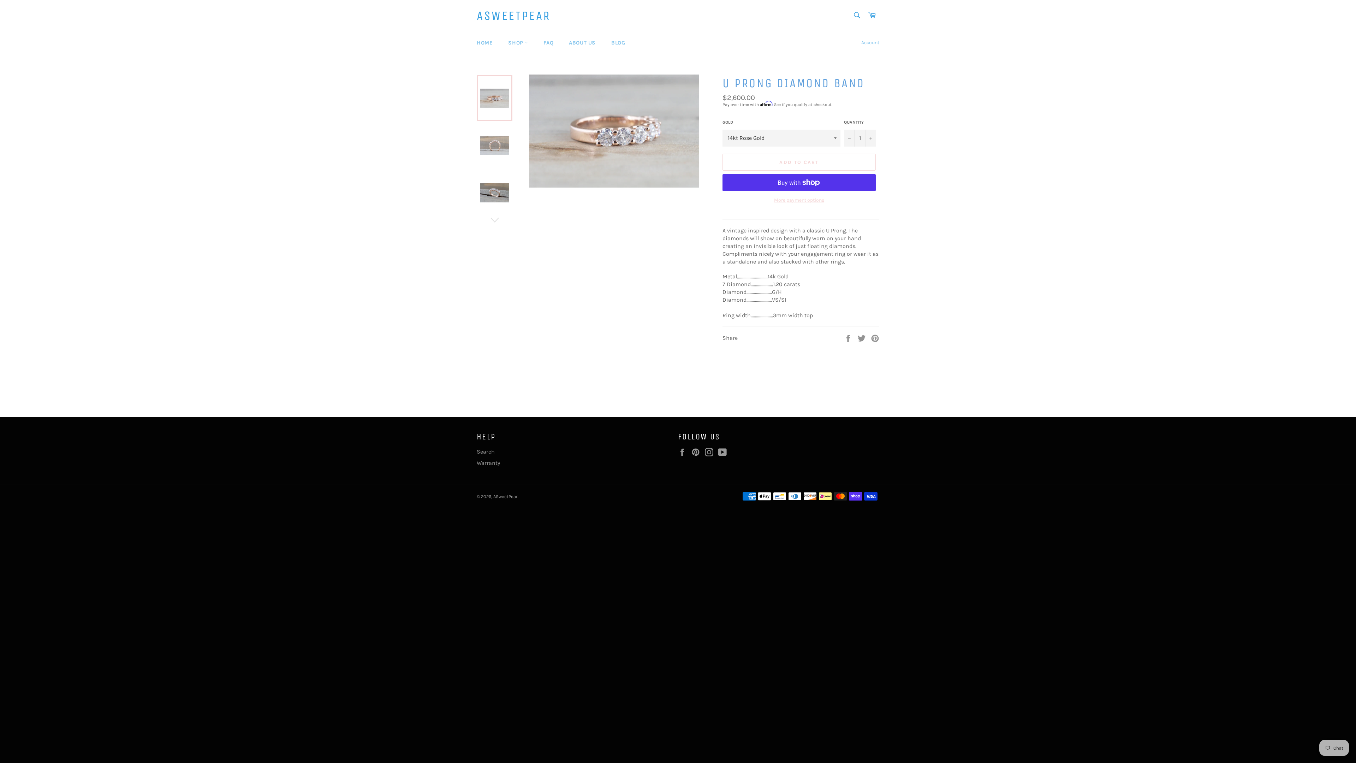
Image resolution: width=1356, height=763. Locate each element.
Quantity (854, 122)
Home (485, 43)
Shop (516, 43)
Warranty (488, 463)
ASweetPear (514, 15)
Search (486, 451)
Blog (618, 43)
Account (870, 43)
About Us (582, 43)
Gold (727, 122)
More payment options (799, 200)
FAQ (548, 43)
